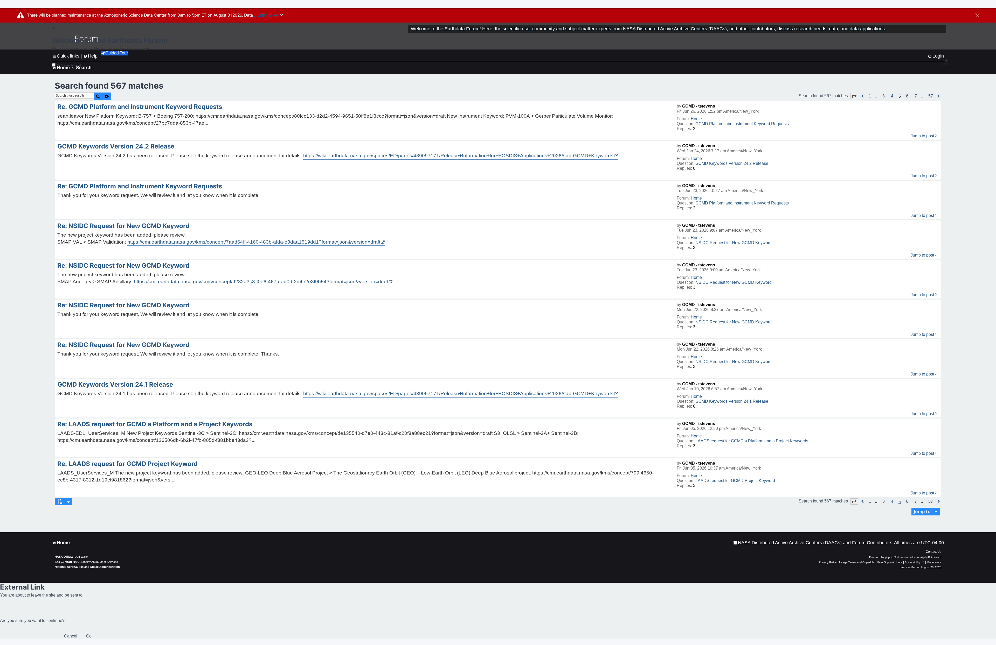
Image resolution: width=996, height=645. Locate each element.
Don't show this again (69, 65)
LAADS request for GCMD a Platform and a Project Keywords (751, 441)
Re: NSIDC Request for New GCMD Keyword (123, 226)
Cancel (70, 636)
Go (89, 636)
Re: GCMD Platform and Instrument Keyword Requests (139, 106)
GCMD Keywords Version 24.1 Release (731, 401)
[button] (854, 96)
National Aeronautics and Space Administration (87, 566)
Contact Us (933, 552)
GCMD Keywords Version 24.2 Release (731, 163)
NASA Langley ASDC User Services (95, 561)
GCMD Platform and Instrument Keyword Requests (742, 124)
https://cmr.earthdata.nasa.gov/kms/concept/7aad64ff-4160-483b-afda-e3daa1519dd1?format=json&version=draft (253, 242)
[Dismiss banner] (977, 15)
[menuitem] (812, 543)
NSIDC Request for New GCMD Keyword (733, 242)
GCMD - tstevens (698, 106)
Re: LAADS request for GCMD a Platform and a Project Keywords (154, 424)
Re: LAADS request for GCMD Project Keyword (127, 463)
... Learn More (266, 15)
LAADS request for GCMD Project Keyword (735, 480)
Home (696, 119)
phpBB (889, 557)
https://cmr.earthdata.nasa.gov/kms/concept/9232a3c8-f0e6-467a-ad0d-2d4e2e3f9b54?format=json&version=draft (261, 281)
